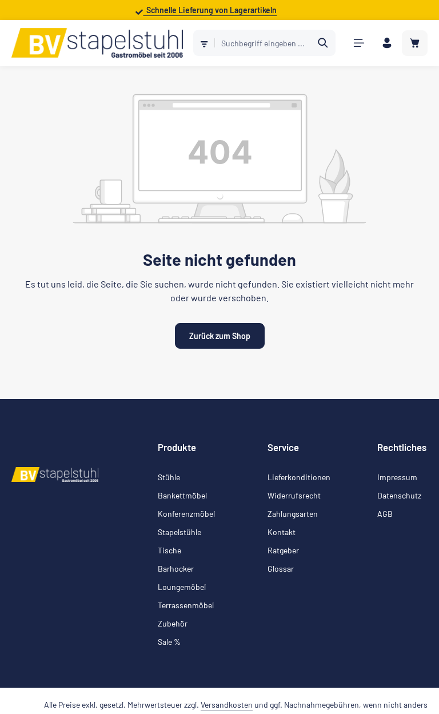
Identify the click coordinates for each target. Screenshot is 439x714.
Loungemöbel (182, 587)
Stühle (169, 477)
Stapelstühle (179, 532)
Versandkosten (227, 704)
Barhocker (176, 568)
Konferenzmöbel (186, 513)
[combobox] (263, 43)
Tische (169, 550)
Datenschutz (399, 495)
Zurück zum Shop (219, 336)
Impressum (397, 477)
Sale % (169, 642)
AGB (385, 513)
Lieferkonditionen (299, 477)
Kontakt (282, 532)
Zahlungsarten (293, 513)
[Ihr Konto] (387, 43)
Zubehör (172, 623)
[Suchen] (323, 43)
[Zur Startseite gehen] (97, 42)
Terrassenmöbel (186, 605)
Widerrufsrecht (294, 495)
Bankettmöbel (182, 495)
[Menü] (359, 43)
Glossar (281, 568)
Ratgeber (283, 550)
